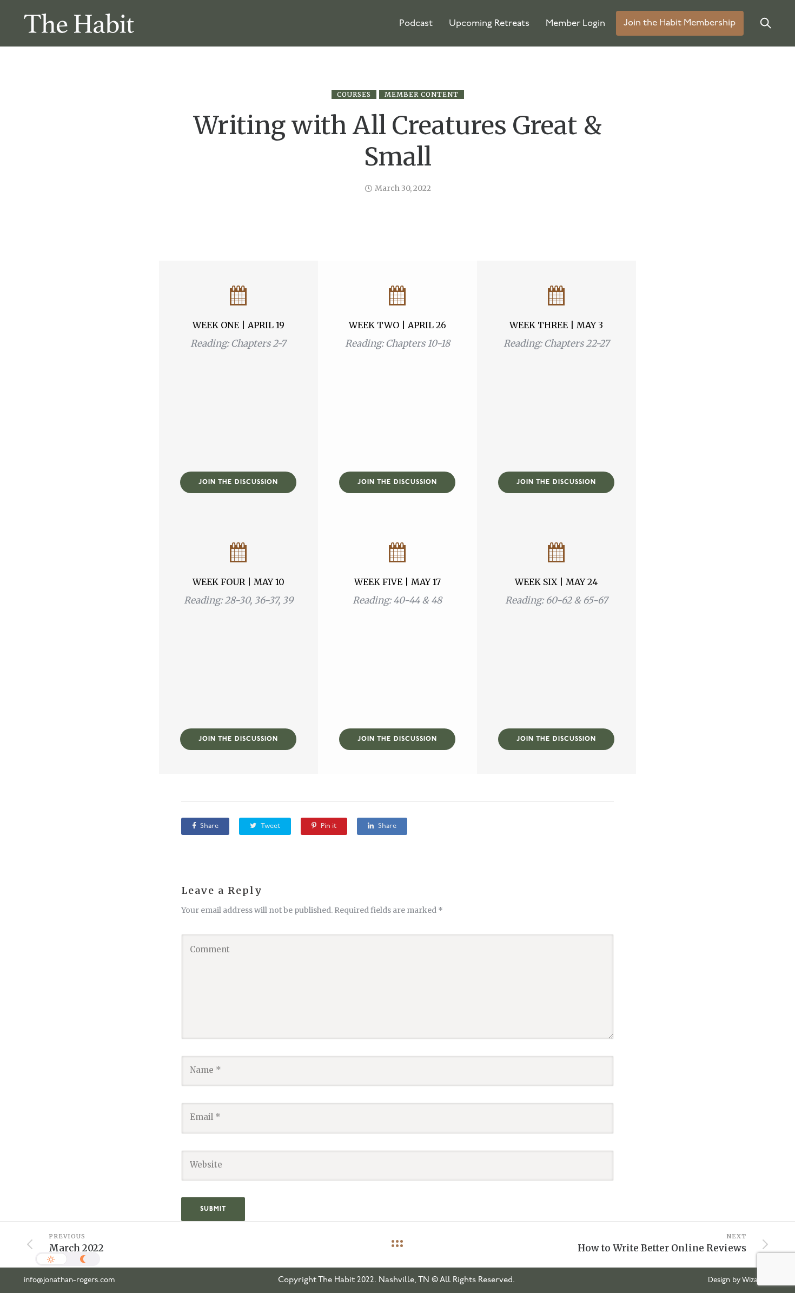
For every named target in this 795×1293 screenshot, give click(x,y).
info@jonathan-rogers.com (69, 1280)
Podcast (416, 23)
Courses (354, 94)
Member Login (575, 23)
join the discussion (238, 482)
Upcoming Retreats (489, 23)
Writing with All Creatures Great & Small (398, 141)
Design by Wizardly (739, 1280)
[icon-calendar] (238, 296)
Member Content (422, 94)
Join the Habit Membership (680, 23)
